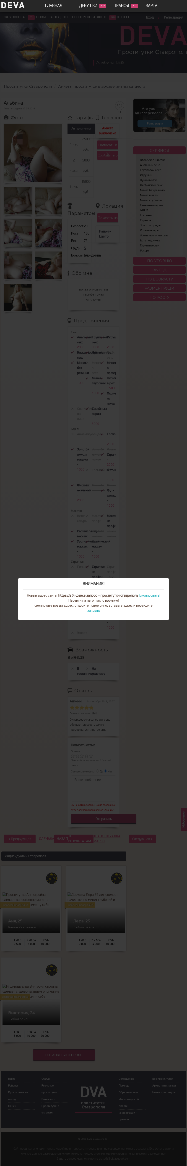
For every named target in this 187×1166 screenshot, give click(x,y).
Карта (151, 6)
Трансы (121, 6)
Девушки (88, 6)
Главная (53, 6)
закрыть (93, 611)
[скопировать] (149, 596)
